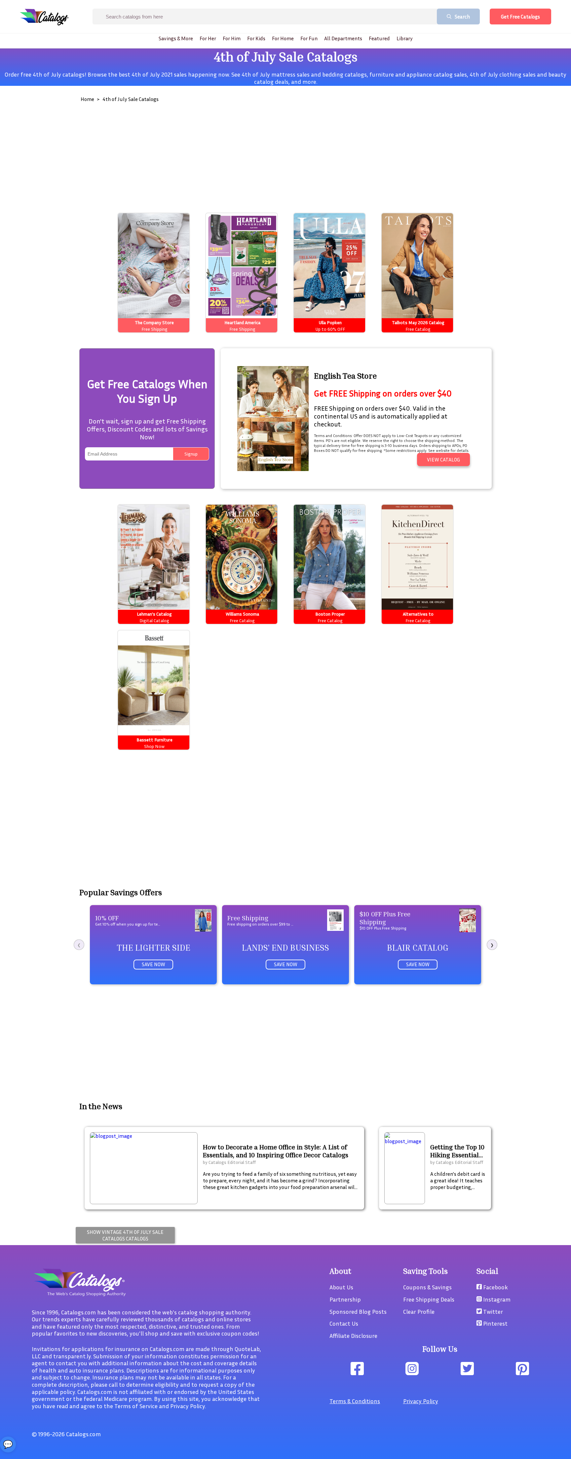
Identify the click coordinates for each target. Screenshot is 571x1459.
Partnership (345, 1299)
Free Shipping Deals (428, 1299)
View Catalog (443, 459)
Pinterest (495, 1323)
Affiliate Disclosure (353, 1335)
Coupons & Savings (427, 1287)
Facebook (495, 1287)
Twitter (492, 1311)
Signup (191, 454)
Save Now (153, 964)
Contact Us (343, 1323)
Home (87, 99)
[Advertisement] (275, 155)
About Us (341, 1287)
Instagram (496, 1299)
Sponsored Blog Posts (358, 1311)
